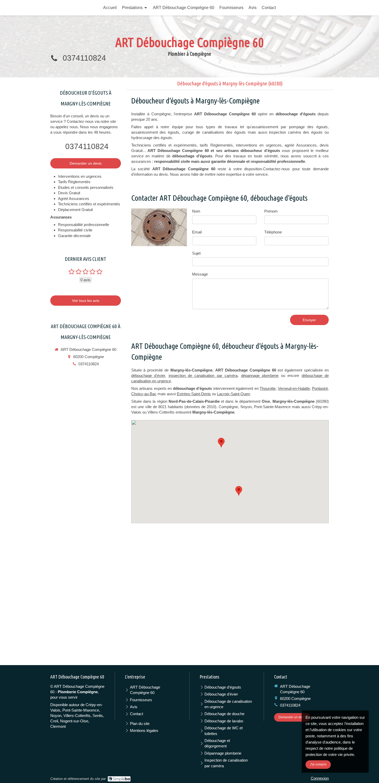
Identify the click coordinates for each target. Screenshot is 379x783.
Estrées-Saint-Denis (194, 394)
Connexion (320, 778)
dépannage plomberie (259, 375)
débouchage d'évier (148, 375)
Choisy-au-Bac (143, 394)
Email (197, 232)
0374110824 (84, 58)
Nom (196, 211)
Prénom (271, 211)
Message (200, 274)
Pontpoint (320, 388)
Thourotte (268, 388)
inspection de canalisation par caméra (203, 375)
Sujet (196, 253)
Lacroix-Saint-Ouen (233, 394)
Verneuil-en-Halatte (294, 388)
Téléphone (273, 232)
